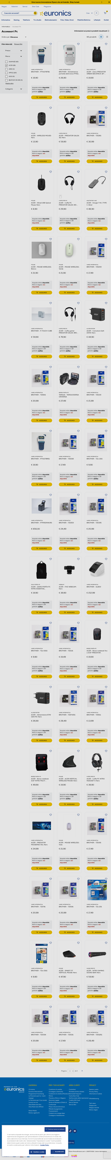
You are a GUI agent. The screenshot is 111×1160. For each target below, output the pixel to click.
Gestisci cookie (38, 1152)
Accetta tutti (59, 1152)
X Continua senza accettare (55, 1129)
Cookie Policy (44, 1145)
